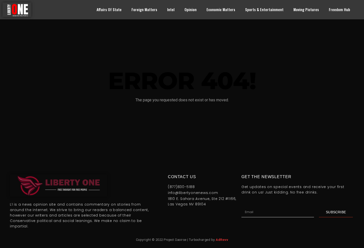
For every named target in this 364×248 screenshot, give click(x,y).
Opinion (190, 9)
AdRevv (222, 240)
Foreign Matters (144, 9)
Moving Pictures (306, 9)
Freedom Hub (339, 9)
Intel (171, 9)
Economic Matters (221, 9)
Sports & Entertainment (264, 9)
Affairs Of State (109, 9)
